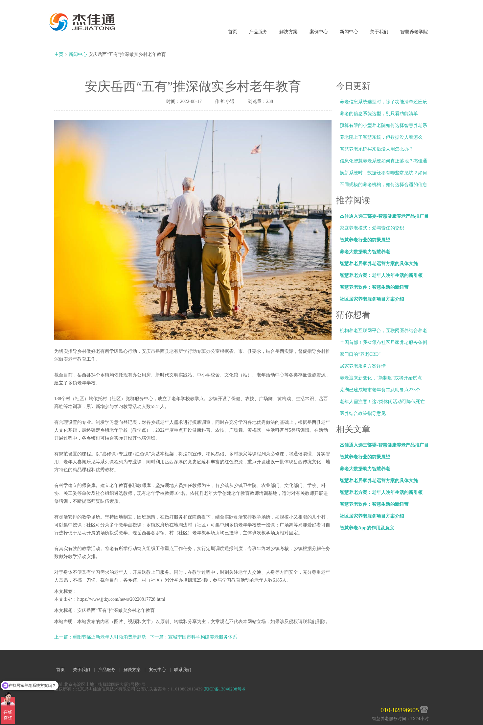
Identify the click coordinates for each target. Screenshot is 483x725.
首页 (232, 31)
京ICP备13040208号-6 (224, 689)
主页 (58, 54)
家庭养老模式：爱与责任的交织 (372, 228)
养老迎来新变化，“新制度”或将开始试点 (381, 377)
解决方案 (288, 31)
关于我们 (379, 31)
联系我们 (182, 669)
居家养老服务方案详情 (363, 366)
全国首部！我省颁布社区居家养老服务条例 (383, 342)
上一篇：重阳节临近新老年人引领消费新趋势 (101, 637)
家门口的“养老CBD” (360, 354)
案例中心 (319, 31)
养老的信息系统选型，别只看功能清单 (379, 113)
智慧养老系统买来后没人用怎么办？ (376, 149)
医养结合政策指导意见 (363, 413)
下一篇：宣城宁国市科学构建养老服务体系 (193, 637)
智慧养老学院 (414, 31)
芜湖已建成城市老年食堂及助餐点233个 (380, 389)
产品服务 (258, 31)
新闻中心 (349, 31)
